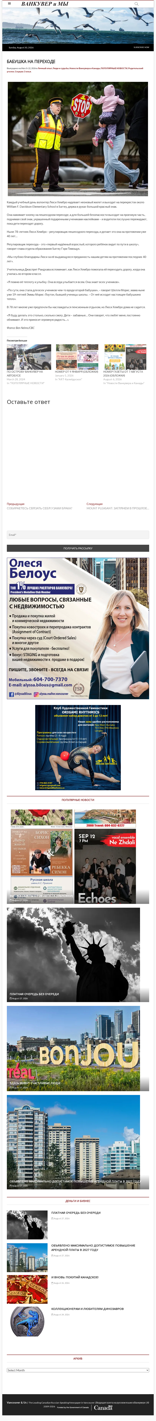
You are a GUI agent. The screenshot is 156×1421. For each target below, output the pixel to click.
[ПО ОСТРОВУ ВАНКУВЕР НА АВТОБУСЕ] (29, 357)
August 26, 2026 (61, 1283)
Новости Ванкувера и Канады (84, 68)
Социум (19, 71)
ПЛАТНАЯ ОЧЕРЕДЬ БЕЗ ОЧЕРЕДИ (34, 994)
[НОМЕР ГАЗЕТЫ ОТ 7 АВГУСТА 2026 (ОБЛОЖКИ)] (125, 357)
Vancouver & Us (17, 1402)
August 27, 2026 (20, 900)
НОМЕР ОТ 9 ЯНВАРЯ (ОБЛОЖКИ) (76, 371)
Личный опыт (45, 68)
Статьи (27, 71)
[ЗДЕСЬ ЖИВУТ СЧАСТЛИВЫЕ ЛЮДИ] (78, 1048)
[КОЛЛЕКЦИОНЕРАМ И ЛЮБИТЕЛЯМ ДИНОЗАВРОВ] (27, 1321)
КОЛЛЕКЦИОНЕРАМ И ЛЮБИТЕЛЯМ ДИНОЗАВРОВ (87, 1309)
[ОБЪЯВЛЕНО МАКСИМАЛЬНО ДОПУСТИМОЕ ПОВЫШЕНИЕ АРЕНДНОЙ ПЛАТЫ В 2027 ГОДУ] (78, 1142)
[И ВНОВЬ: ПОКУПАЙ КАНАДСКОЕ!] (27, 1289)
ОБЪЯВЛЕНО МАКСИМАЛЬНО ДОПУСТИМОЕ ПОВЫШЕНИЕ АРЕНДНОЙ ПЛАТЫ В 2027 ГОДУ (75, 1181)
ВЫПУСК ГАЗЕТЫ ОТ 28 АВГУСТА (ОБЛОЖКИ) (41, 896)
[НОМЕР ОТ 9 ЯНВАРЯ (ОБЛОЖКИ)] (77, 357)
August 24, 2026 (61, 1314)
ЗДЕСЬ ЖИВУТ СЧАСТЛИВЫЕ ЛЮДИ (35, 1083)
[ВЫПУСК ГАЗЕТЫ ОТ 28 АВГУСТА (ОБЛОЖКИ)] (78, 856)
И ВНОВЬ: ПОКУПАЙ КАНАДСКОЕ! (74, 1277)
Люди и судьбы (61, 68)
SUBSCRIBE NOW (141, 47)
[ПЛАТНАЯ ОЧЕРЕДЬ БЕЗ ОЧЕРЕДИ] (78, 955)
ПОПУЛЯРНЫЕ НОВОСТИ (114, 68)
